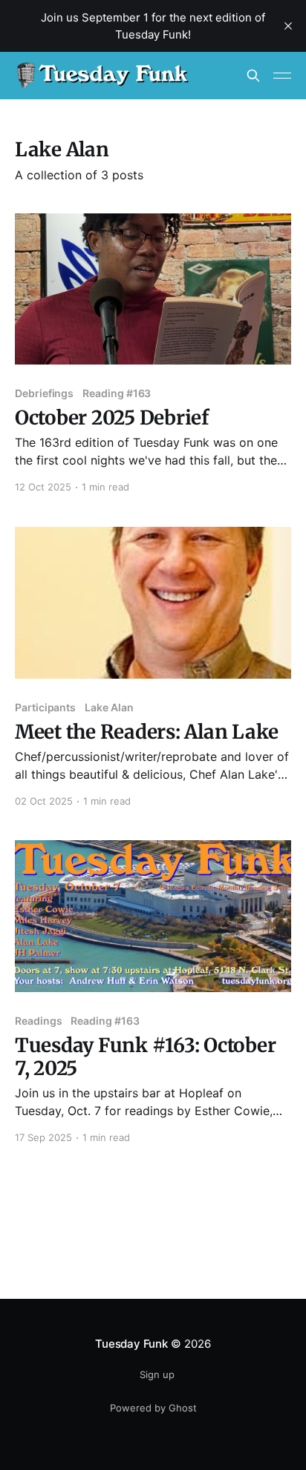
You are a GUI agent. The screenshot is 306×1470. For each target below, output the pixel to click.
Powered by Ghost (153, 1408)
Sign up (157, 1374)
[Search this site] (253, 75)
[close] (288, 26)
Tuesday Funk (131, 1344)
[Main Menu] (282, 75)
